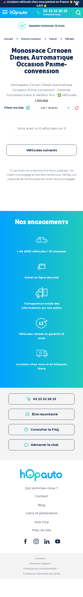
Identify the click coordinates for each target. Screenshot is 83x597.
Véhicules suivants (41, 150)
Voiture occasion (31, 38)
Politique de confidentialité (39, 568)
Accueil (8, 38)
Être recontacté (45, 414)
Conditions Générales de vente (41, 573)
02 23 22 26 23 (55, 11)
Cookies (40, 558)
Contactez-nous (52, 14)
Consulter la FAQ (45, 429)
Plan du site (41, 530)
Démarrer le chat (45, 445)
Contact (41, 496)
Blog (41, 505)
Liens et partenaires (41, 513)
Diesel (53, 38)
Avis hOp (41, 522)
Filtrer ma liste (14, 107)
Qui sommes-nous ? (41, 488)
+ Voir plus (41, 100)
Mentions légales (40, 563)
